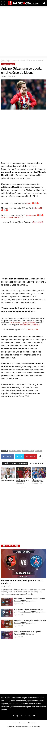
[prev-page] (22, 487)
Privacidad (31, 723)
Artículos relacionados (15, 463)
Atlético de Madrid (28, 450)
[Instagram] (17, 716)
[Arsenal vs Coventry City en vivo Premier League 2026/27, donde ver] (7, 624)
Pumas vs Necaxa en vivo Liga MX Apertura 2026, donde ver (27, 632)
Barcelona (38, 450)
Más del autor (36, 463)
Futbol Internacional (13, 60)
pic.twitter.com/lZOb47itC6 (30, 325)
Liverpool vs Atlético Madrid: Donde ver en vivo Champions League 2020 (22, 481)
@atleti (28, 203)
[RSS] (25, 716)
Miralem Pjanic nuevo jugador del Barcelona (7, 479)
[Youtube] (34, 716)
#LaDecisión (15, 323)
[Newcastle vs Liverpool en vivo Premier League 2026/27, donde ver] (7, 602)
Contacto (22, 723)
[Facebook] (13, 716)
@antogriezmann (29, 323)
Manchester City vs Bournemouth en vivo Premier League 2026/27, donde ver (29, 610)
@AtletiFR (38, 208)
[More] (40, 456)
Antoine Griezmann (15, 450)
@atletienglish (31, 215)
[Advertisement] (23, 32)
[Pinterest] (21, 716)
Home (14, 723)
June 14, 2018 (38, 222)
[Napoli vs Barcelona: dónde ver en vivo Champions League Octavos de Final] (39, 472)
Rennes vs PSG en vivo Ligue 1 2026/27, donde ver (22, 582)
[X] (29, 716)
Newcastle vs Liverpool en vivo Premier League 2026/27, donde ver (29, 599)
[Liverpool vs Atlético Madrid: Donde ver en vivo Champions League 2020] (23, 472)
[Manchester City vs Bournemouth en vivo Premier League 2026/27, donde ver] (7, 613)
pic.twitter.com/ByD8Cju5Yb (11, 217)
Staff (5, 76)
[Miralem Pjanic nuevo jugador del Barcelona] (8, 472)
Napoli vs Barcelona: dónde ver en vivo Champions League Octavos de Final (38, 481)
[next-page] (25, 487)
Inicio (2, 60)
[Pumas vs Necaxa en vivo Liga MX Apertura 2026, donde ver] (7, 635)
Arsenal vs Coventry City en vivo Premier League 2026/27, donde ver (30, 621)
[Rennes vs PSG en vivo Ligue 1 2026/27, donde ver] (23, 563)
